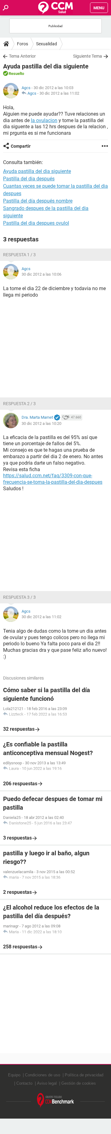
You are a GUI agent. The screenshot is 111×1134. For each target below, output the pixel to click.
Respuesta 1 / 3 (19, 254)
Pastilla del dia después (29, 179)
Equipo (14, 1075)
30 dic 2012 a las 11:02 (59, 93)
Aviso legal (47, 1083)
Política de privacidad (84, 1075)
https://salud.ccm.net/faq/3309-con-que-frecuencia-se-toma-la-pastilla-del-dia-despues (52, 479)
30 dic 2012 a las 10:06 (41, 274)
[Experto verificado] (57, 417)
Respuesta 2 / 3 (19, 403)
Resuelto (16, 73)
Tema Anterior (22, 56)
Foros (22, 43)
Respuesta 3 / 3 (19, 597)
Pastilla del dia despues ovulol (36, 223)
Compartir (21, 146)
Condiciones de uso (42, 1075)
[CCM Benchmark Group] (55, 1100)
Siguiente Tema (87, 56)
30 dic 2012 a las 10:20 (41, 423)
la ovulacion (44, 120)
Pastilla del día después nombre (37, 201)
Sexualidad (46, 43)
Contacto (24, 1083)
